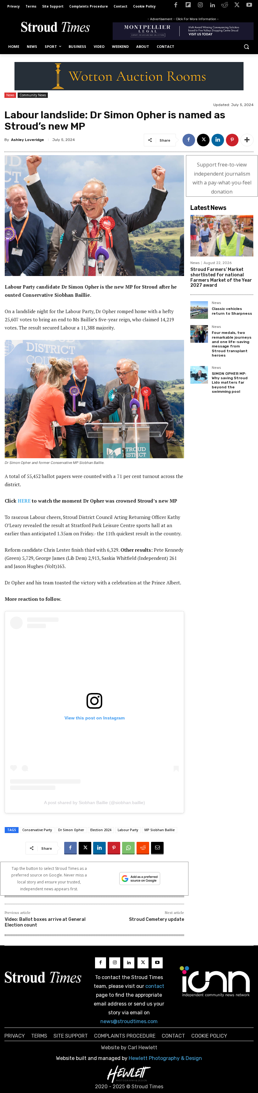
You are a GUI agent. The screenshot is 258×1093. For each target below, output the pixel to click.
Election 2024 (100, 830)
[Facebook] (175, 6)
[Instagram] (200, 6)
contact (154, 986)
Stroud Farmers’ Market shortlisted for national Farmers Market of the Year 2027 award (221, 277)
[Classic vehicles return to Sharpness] (199, 310)
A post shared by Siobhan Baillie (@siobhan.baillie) (94, 802)
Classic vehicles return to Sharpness (232, 311)
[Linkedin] (212, 6)
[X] (236, 6)
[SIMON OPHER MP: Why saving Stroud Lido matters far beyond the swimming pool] (199, 375)
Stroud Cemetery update (156, 919)
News (10, 95)
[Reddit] (224, 6)
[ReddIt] (143, 848)
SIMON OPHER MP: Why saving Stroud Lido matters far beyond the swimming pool (230, 382)
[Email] (157, 848)
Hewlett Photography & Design (165, 1058)
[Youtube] (249, 6)
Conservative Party (37, 830)
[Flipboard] (188, 6)
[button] (246, 46)
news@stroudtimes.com (129, 1021)
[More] (247, 140)
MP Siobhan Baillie (159, 830)
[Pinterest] (232, 140)
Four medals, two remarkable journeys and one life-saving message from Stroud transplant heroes (231, 344)
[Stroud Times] (55, 27)
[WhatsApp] (128, 848)
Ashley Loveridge (27, 140)
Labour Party (128, 830)
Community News (33, 95)
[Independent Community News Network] (215, 981)
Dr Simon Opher (71, 830)
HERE (24, 501)
